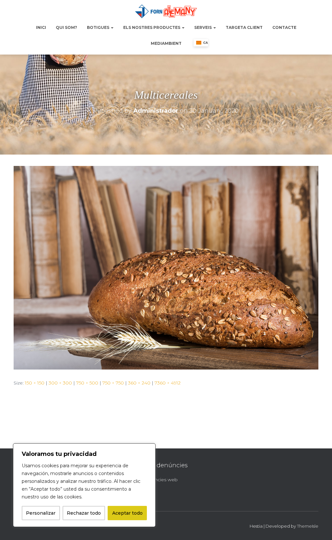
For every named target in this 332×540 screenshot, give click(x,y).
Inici (41, 27)
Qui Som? (66, 27)
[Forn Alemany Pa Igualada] (166, 11)
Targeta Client (244, 27)
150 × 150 (34, 383)
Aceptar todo (127, 513)
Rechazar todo (84, 513)
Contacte (284, 27)
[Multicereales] (166, 267)
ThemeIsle (307, 526)
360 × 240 (139, 383)
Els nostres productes (152, 27)
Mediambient (166, 43)
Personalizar (40, 513)
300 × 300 (60, 383)
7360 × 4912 (168, 383)
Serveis (203, 27)
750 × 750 (113, 383)
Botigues (98, 27)
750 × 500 (87, 383)
